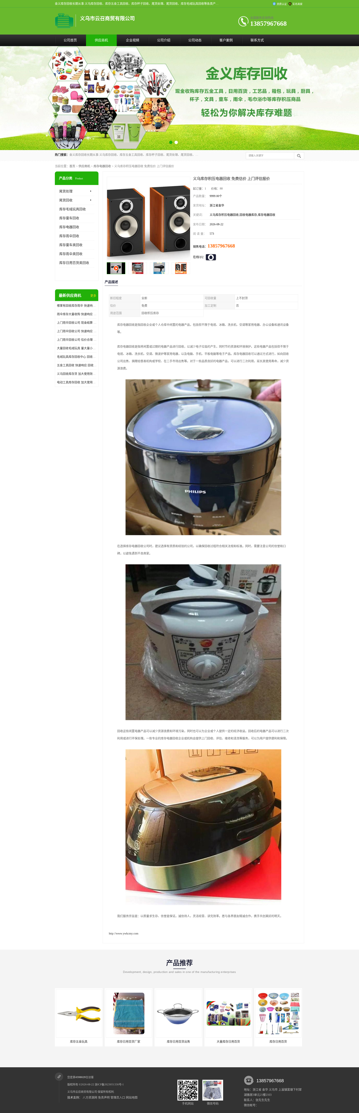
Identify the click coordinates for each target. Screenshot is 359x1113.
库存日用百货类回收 (74, 263)
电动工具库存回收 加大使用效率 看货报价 (76, 382)
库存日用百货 (178, 1041)
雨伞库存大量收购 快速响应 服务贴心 (76, 314)
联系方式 (257, 40)
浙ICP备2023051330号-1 (109, 1084)
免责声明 (104, 1097)
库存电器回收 (102, 166)
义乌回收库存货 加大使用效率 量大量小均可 (76, 373)
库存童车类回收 (70, 245)
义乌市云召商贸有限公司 (82, 1091)
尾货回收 (66, 200)
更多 (93, 295)
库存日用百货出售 (78, 1041)
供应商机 (101, 40)
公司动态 (195, 40)
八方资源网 (90, 1097)
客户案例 (226, 40)
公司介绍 (163, 40)
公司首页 (70, 40)
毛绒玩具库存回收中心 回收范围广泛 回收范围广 (76, 356)
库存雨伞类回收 (70, 254)
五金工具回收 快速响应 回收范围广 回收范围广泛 (76, 365)
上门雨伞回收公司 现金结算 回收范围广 (76, 322)
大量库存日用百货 (128, 1041)
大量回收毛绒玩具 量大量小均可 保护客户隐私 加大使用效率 (76, 348)
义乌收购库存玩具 (278, 1041)
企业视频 (132, 40)
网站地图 (132, 1097)
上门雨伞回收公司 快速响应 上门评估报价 (76, 331)
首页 (72, 166)
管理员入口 (118, 1097)
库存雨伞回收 (69, 236)
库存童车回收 (69, 218)
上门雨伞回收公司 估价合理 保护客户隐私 (76, 339)
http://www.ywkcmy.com (123, 933)
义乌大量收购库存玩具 (228, 1041)
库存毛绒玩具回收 (72, 209)
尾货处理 (66, 191)
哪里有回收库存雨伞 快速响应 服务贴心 (76, 305)
